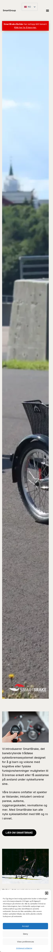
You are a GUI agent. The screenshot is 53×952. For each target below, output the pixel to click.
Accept (25, 926)
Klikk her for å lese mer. (25, 27)
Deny (25, 934)
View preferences (25, 941)
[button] (46, 893)
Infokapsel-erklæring (24, 948)
